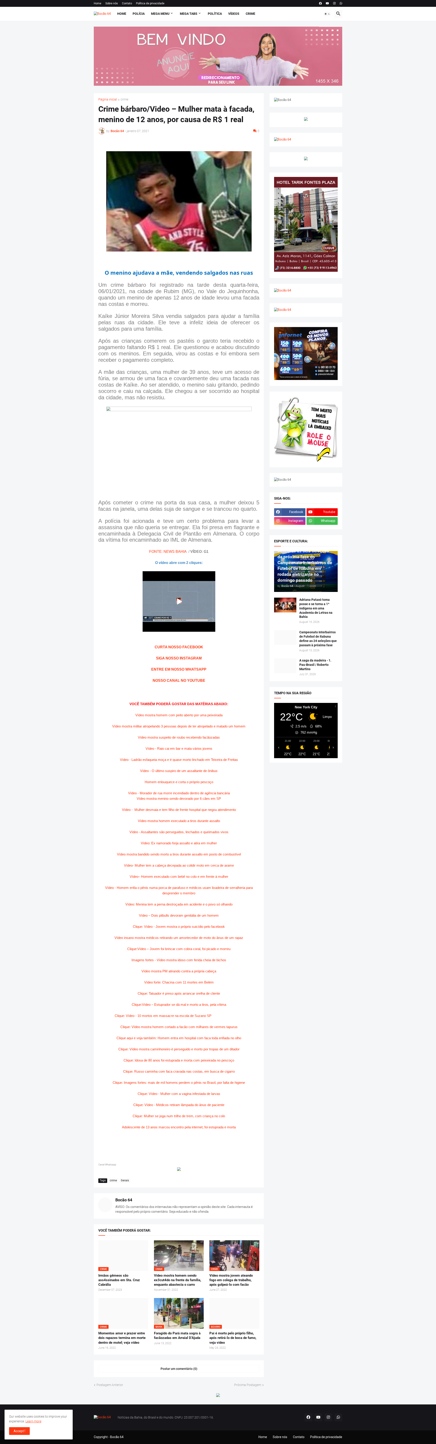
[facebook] (320, 3)
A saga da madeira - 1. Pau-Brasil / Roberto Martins (315, 665)
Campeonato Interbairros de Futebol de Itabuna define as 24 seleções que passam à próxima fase (318, 638)
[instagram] (334, 3)
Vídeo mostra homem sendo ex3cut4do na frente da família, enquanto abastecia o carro (177, 1280)
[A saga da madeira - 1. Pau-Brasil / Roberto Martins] (285, 665)
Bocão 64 (123, 1199)
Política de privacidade (150, 3)
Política (215, 13)
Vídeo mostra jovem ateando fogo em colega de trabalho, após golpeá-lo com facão (231, 1280)
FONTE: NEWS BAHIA (168, 551)
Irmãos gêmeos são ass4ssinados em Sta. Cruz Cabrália (119, 1280)
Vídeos (233, 13)
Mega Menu (160, 13)
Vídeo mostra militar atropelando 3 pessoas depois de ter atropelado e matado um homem (178, 726)
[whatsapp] (341, 3)
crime (124, 99)
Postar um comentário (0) (179, 1369)
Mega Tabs (188, 13)
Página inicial (107, 99)
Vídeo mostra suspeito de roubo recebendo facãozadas (179, 737)
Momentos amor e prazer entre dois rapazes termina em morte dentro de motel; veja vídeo (122, 1338)
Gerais (125, 1180)
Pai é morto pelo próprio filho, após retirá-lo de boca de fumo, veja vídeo (232, 1338)
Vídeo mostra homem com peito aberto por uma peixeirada (179, 715)
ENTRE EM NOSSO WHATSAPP (178, 669)
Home (97, 3)
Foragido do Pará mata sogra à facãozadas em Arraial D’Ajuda (177, 1335)
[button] (327, 14)
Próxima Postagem (247, 1385)
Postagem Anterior (110, 1385)
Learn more (33, 1421)
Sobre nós (111, 3)
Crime (250, 13)
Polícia (139, 13)
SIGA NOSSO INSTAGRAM (179, 658)
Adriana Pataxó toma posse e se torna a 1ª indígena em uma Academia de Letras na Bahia (315, 608)
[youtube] (327, 3)
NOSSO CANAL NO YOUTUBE (179, 680)
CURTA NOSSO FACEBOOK (179, 647)
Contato (127, 3)
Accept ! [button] (19, 1431)
